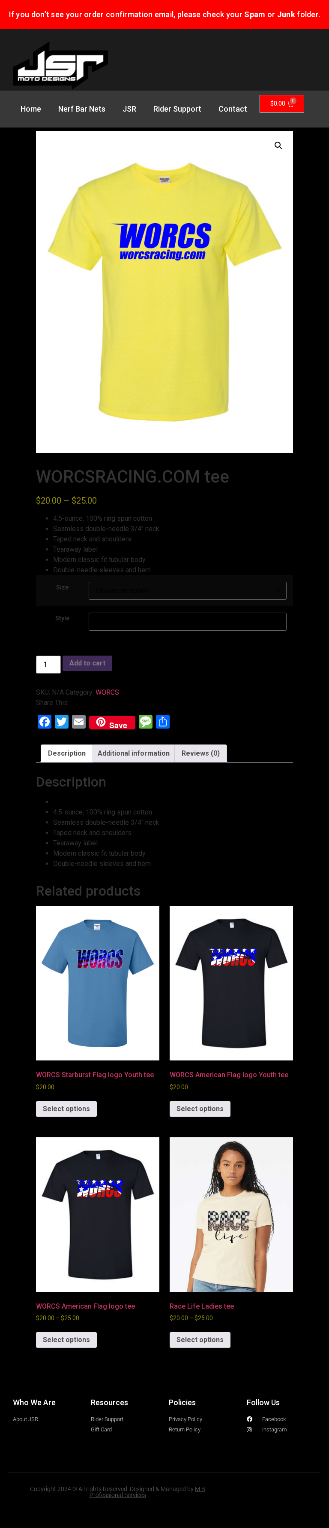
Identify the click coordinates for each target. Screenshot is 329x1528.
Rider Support (177, 108)
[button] (278, 145)
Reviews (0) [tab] (201, 753)
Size (62, 588)
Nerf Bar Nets (81, 108)
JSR (129, 108)
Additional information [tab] (134, 753)
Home (31, 108)
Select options (66, 1109)
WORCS (107, 692)
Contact (232, 108)
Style (62, 619)
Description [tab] (67, 753)
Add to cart (87, 663)
